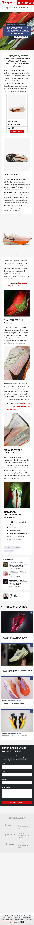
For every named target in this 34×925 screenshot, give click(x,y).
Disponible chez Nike (17, 131)
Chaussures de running (11, 7)
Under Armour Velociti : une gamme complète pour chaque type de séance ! (18, 565)
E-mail (4, 771)
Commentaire (6, 787)
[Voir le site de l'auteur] (10, 598)
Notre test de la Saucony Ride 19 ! (17, 573)
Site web (4, 779)
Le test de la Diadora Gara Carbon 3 (14, 736)
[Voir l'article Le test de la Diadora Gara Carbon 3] (17, 720)
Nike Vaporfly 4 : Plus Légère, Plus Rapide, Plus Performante (18, 406)
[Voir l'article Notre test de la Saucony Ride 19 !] (17, 687)
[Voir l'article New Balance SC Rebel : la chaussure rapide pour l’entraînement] (17, 654)
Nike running (9, 551)
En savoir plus (14, 922)
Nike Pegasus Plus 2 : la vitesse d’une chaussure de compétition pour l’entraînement (18, 582)
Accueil (3, 7)
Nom (4, 763)
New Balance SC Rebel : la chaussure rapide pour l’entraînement (17, 671)
